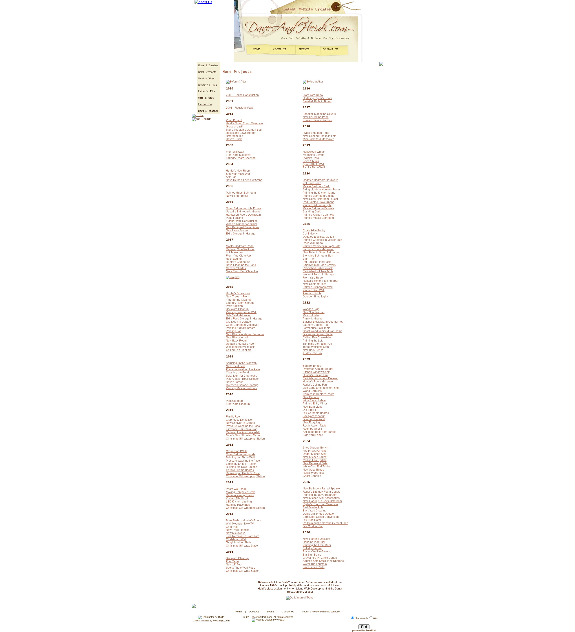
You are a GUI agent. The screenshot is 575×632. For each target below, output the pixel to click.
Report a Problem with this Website (321, 611)
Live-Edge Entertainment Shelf (321, 387)
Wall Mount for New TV (240, 523)
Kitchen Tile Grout (237, 498)
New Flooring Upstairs (316, 538)
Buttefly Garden (312, 548)
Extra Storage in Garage (240, 233)
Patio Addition (234, 306)
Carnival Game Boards (240, 470)
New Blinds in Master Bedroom (245, 334)
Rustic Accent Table (315, 425)
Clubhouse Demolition (239, 419)
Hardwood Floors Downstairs (243, 214)
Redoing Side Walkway (240, 249)
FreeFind (371, 630)
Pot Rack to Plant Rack (317, 262)
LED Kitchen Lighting (239, 501)
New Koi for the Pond (316, 117)
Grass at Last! (234, 126)
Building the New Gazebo (241, 467)
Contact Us (288, 611)
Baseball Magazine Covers (319, 114)
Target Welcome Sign (316, 346)
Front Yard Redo (313, 95)
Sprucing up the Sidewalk (241, 363)
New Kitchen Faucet (315, 457)
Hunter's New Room (238, 170)
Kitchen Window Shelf (316, 372)
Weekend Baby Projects (240, 346)
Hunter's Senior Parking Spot (320, 280)
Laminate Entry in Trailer (241, 463)
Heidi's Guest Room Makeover (244, 123)
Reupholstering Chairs (240, 495)
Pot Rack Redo (312, 183)
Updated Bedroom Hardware (320, 180)
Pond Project (234, 120)
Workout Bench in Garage (318, 274)
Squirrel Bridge (312, 365)
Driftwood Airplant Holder (318, 369)
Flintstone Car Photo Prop (241, 429)
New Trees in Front (237, 296)
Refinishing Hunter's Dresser (320, 378)
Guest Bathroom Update (240, 454)
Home (238, 611)
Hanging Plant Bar (314, 542)
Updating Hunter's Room (241, 343)
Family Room (234, 416)
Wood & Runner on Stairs (241, 224)
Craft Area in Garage (238, 321)
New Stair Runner (314, 312)
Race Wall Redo (313, 243)
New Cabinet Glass (314, 284)
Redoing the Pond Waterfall (243, 432)
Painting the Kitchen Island (319, 192)
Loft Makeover (234, 252)
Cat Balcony (310, 233)
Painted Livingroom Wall (318, 287)
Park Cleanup (234, 400)
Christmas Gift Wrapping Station (245, 438)
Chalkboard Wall (236, 539)
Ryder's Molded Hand (316, 132)
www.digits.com (221, 620)
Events (270, 611)
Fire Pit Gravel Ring (315, 450)
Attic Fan (231, 177)
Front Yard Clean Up (238, 255)
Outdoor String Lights (316, 296)
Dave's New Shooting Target (243, 435)
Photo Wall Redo (236, 489)
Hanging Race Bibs (238, 504)
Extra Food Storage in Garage (244, 318)
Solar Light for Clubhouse (241, 375)
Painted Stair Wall (314, 290)
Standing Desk (312, 211)
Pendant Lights (312, 293)
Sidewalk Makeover (238, 173)
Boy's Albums (311, 161)
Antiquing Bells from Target (319, 431)
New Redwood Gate (315, 463)
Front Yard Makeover (238, 154)
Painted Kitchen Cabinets (318, 214)
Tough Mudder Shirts (238, 542)
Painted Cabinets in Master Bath (322, 239)
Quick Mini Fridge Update (318, 513)
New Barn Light (312, 406)
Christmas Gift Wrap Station (242, 545)
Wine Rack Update (314, 400)
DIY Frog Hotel (312, 520)
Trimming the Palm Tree (317, 343)
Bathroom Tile (234, 136)
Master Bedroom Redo (240, 246)
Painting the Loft (313, 340)
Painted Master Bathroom (318, 217)
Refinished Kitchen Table (318, 271)
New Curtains (311, 397)
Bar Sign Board (312, 554)
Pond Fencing (234, 217)
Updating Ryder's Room (317, 98)
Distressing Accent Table (318, 334)
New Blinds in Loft (237, 337)
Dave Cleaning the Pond (241, 265)
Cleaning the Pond (237, 372)
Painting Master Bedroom (241, 388)
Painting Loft (233, 331)
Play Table (232, 561)
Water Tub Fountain (315, 564)
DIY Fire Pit (309, 409)
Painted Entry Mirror (315, 403)
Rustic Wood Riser (314, 472)
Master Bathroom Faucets (318, 208)
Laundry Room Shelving (241, 158)
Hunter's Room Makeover (318, 381)
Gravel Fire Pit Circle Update (320, 557)
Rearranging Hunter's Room (243, 473)
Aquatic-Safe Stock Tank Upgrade (323, 561)
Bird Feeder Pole (313, 507)
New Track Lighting (238, 530)
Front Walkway (235, 151)
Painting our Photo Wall (240, 457)
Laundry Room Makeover (318, 249)
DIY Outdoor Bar (313, 526)
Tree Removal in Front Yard (242, 536)
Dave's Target (234, 382)
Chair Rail (232, 526)
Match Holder (311, 315)
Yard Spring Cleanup (239, 299)
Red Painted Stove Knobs (318, 202)
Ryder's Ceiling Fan (315, 384)
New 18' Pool (234, 564)
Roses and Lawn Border (241, 132)
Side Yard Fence (313, 435)
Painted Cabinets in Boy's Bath (321, 246)
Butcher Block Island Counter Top (323, 321)
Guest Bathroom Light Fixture (243, 208)
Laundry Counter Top (316, 324)
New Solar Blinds (313, 469)
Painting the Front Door (317, 545)
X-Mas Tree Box (312, 353)
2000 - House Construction (242, 95)
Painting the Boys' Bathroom (320, 494)
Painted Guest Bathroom (241, 192)
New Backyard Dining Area (242, 227)
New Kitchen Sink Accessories (321, 498)
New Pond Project (237, 195)
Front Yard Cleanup (238, 404)
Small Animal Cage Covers (319, 265)
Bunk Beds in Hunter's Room (243, 520)
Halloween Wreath (314, 151)
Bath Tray (308, 258)
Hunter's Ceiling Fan (315, 375)
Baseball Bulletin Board (317, 101)
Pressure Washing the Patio (243, 369)
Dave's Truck (234, 139)
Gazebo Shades (236, 268)
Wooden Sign (311, 309)
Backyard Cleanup (237, 309)
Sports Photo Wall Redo (240, 567)
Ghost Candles (312, 476)
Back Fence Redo (314, 567)
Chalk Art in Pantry (314, 230)
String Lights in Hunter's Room (321, 189)
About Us (254, 611)
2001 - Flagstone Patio (240, 107)
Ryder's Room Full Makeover (320, 504)
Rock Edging (234, 258)
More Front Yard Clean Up (242, 271)
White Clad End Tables (317, 466)
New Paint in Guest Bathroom (321, 252)
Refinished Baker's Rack (318, 268)
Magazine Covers (313, 154)
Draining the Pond (314, 419)
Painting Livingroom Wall (241, 312)
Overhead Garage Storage (242, 385)
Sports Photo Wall (314, 164)
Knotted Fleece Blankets (317, 120)
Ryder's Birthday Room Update (322, 491)
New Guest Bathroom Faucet (320, 199)
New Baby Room (236, 340)
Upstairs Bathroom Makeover (243, 211)
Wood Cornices (312, 391)
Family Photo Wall (314, 167)
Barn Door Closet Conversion (321, 516)
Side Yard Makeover (238, 315)
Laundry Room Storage (240, 302)
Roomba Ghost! (312, 428)
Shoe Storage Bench (315, 447)
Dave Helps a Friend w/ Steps (244, 180)
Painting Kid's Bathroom (240, 328)
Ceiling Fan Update (315, 460)
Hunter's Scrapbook (238, 293)
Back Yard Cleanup (314, 510)
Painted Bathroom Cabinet (319, 195)
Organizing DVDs (236, 451)
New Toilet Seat (235, 366)
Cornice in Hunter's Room (318, 394)
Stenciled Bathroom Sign (318, 255)
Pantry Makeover (313, 318)
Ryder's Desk (311, 158)
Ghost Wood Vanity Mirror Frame (322, 331)
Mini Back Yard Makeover (318, 139)
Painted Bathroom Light (317, 205)
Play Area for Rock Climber (242, 378)
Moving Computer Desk (240, 492)
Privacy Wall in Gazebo (317, 551)
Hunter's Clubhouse (238, 262)
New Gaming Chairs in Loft (319, 136)
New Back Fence (313, 350)
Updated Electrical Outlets (318, 236)
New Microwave (235, 533)
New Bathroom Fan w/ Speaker (322, 488)
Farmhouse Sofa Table (316, 328)
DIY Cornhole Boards (316, 413)
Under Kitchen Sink (314, 454)
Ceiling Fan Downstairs (317, 337)
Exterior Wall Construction (242, 221)
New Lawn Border (237, 230)
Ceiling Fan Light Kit (238, 350)
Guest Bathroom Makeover (242, 324)
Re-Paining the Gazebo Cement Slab (325, 523)
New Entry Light (312, 422)
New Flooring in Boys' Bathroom (322, 501)
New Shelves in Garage (240, 422)
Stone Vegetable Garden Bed (244, 129)
